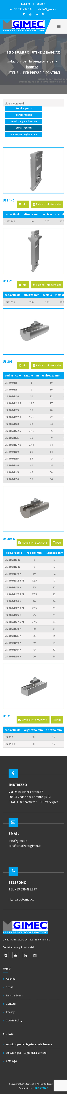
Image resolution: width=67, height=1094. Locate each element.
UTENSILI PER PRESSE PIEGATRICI (33, 72)
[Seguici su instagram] (43, 14)
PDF (58, 542)
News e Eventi (14, 995)
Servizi (10, 987)
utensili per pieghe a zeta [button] (23, 134)
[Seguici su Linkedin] (36, 14)
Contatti (11, 1003)
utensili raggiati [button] (24, 127)
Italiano (25, 3)
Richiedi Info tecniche (48, 204)
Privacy (10, 1012)
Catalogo (11, 1061)
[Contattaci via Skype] (24, 14)
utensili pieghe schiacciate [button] (23, 121)
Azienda (10, 978)
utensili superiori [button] (24, 108)
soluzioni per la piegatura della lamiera (29, 1044)
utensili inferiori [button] (23, 114)
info (24, 204)
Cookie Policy (14, 1020)
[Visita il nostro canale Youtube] (30, 14)
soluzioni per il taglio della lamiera (26, 1052)
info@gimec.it (48, 9)
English (41, 3)
